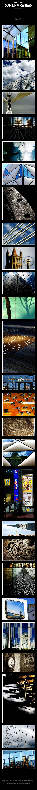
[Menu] (32, 11)
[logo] (18, 5)
